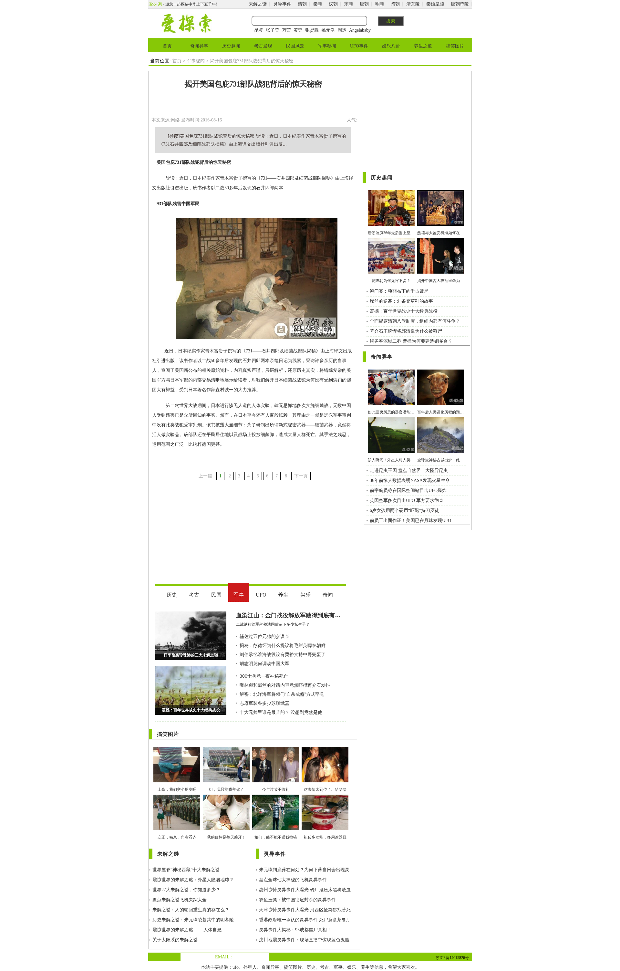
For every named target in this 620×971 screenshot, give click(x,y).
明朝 (379, 4)
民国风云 (295, 46)
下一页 (301, 476)
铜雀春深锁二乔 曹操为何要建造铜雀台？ (411, 341)
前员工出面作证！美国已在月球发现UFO (410, 520)
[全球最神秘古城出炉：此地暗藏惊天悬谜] (440, 451)
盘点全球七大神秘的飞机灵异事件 (293, 879)
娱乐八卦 (391, 46)
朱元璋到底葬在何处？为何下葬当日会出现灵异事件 (308, 869)
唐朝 (364, 4)
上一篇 (205, 476)
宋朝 (348, 4)
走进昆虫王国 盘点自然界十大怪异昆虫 (409, 470)
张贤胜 (312, 30)
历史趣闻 (231, 46)
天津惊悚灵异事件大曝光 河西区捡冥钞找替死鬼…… (308, 909)
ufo (235, 967)
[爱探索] (186, 31)
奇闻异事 (199, 46)
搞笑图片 (455, 46)
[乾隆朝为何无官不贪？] (391, 272)
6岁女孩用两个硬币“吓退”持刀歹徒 (404, 510)
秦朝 (317, 4)
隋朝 (395, 4)
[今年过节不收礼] (275, 780)
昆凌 (258, 30)
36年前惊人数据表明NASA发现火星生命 (410, 480)
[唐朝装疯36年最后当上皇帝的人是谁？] (391, 224)
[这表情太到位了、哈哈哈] (325, 780)
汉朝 (333, 4)
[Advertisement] (253, 104)
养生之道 (423, 46)
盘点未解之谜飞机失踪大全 (179, 899)
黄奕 (298, 30)
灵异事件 (282, 4)
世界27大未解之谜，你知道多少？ (186, 889)
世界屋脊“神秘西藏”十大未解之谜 (186, 869)
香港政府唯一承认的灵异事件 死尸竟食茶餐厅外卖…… (308, 919)
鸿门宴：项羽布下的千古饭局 (399, 291)
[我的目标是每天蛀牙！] (226, 828)
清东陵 (413, 4)
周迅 (341, 30)
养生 (365, 967)
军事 (338, 967)
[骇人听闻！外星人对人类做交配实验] (391, 451)
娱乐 (351, 967)
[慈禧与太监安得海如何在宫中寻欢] (440, 224)
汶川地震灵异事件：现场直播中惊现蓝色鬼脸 (304, 939)
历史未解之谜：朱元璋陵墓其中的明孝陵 (193, 919)
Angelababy (360, 30)
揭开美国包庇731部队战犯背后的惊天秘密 (253, 84)
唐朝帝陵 (460, 4)
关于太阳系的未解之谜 (175, 939)
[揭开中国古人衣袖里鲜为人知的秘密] (440, 272)
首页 (167, 46)
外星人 (250, 967)
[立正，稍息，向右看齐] (176, 828)
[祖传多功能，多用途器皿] (325, 828)
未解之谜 (258, 4)
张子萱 (272, 30)
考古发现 (263, 46)
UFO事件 (359, 46)
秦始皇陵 (435, 4)
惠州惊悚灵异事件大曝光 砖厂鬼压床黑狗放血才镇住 (308, 889)
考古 (324, 967)
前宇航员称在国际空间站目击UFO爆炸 (408, 490)
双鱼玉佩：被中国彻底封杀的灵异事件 (297, 899)
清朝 (302, 4)
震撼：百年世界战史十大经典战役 (404, 311)
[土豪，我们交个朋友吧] (176, 780)
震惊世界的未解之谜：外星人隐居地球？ (193, 879)
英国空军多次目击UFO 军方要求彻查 (406, 500)
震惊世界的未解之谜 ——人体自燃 (187, 929)
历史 (310, 967)
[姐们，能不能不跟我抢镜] (275, 828)
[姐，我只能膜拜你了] (226, 780)
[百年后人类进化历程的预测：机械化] (440, 403)
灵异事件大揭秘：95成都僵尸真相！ (295, 929)
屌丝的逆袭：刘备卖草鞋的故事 (401, 301)
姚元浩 (328, 30)
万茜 (286, 30)
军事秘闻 (327, 46)
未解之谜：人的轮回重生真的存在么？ (190, 909)
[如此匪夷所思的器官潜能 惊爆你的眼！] (391, 403)
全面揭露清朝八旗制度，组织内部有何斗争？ (415, 321)
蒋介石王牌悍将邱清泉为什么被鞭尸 (406, 331)
